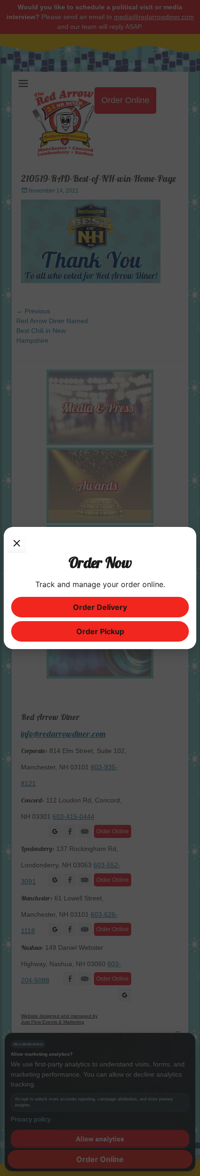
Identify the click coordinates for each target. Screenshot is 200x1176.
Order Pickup (100, 631)
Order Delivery (100, 607)
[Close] (16, 543)
